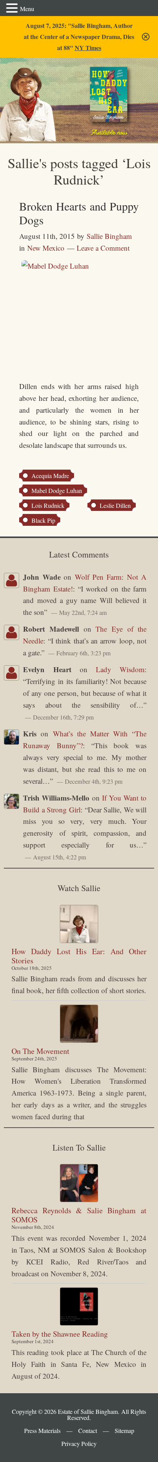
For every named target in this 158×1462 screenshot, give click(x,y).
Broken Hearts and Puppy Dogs (78, 212)
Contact (87, 1430)
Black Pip (43, 520)
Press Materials (42, 1430)
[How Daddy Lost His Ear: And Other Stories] (79, 924)
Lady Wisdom (120, 669)
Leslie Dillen (115, 505)
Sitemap (124, 1430)
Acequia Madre (50, 476)
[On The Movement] (79, 1024)
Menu (27, 9)
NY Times (88, 47)
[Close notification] (145, 36)
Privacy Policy (79, 1443)
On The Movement (40, 1051)
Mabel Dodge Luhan (56, 490)
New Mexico (45, 248)
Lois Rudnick (47, 505)
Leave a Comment (103, 248)
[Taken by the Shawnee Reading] (79, 1306)
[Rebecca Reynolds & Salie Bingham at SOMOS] (79, 1183)
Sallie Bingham (33, 84)
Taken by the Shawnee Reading (60, 1334)
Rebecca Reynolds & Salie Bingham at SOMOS (79, 1215)
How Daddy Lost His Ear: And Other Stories (79, 956)
